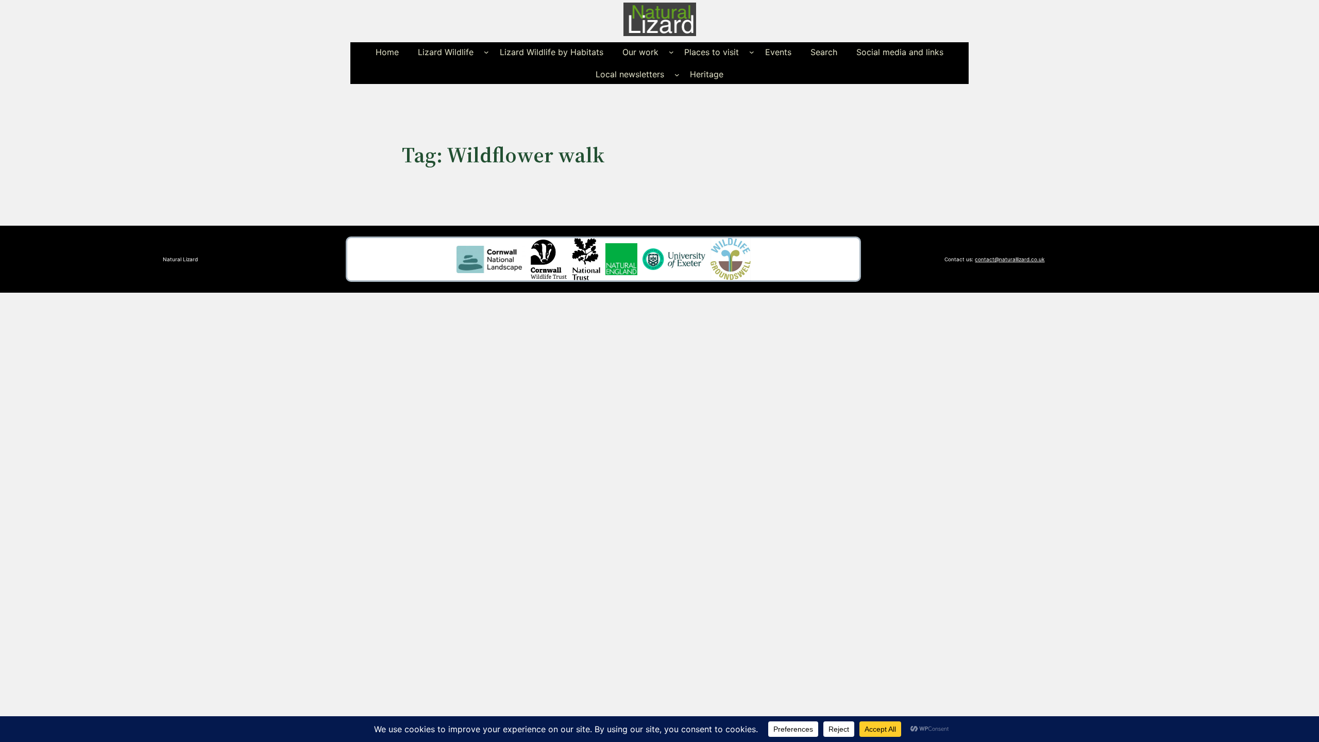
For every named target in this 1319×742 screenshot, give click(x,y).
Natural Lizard (180, 259)
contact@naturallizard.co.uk (1009, 259)
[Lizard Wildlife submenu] (486, 52)
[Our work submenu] (671, 52)
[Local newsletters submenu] (677, 74)
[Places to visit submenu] (751, 52)
